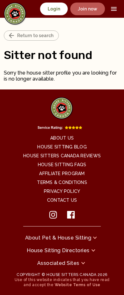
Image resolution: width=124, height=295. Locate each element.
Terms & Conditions (62, 182)
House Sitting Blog (62, 146)
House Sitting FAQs (62, 164)
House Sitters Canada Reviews (62, 155)
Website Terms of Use (77, 285)
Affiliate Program (62, 173)
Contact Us (62, 200)
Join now (87, 8)
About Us (62, 138)
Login (54, 8)
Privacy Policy (62, 191)
